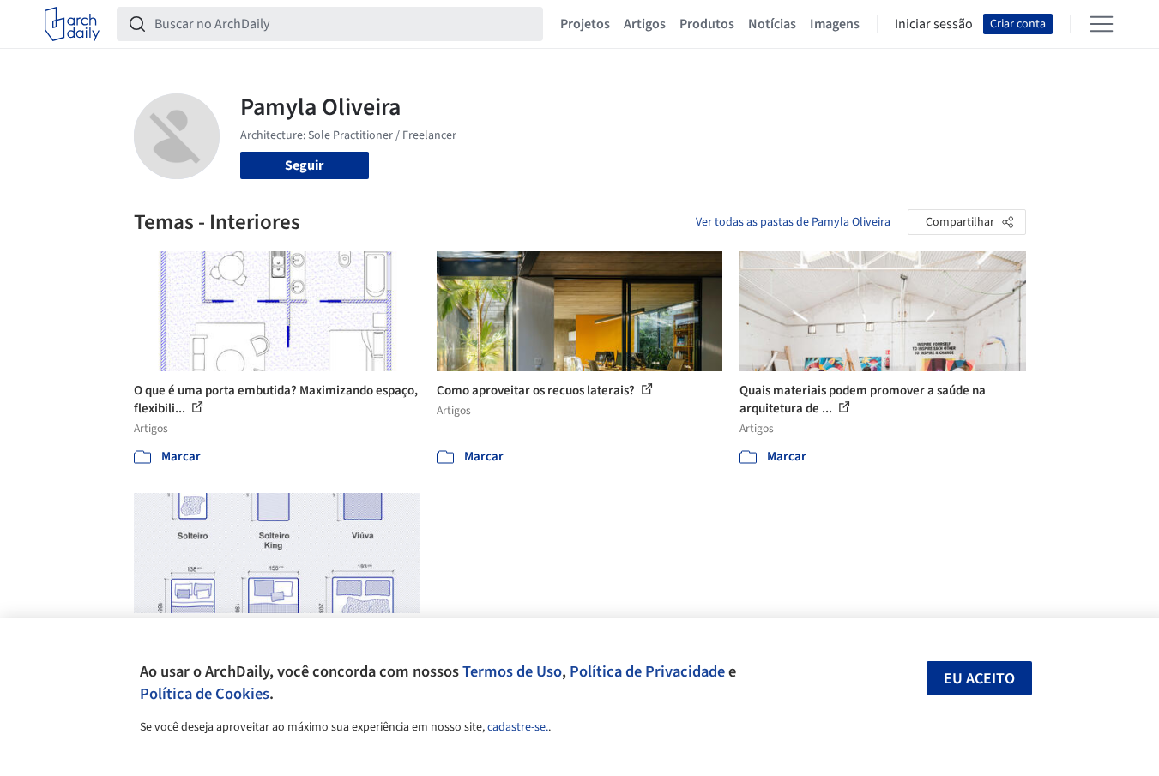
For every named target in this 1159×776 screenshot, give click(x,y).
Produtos (706, 24)
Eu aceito (979, 678)
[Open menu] (1101, 24)
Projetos (585, 24)
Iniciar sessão (934, 24)
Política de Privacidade (647, 671)
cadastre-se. (517, 727)
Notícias (772, 24)
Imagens (835, 24)
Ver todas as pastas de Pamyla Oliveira (793, 222)
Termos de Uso (512, 671)
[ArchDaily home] (72, 24)
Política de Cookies (204, 694)
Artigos (645, 24)
